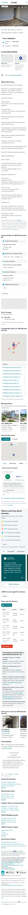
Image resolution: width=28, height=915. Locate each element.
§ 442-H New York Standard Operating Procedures (11, 862)
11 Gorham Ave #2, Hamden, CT (11, 377)
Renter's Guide (7, 748)
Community (10, 551)
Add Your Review (14, 584)
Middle (21, 463)
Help (11, 882)
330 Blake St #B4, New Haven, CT (12, 389)
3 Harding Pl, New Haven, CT (11, 380)
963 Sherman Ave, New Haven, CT (12, 373)
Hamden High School (8, 696)
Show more (6, 646)
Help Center (6, 904)
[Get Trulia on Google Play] (21, 872)
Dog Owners (21, 551)
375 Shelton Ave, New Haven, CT (12, 370)
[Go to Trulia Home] (14, 2)
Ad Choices (21, 882)
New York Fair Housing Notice (7, 863)
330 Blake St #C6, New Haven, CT (12, 393)
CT (6, 774)
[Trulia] (2, 872)
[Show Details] (24, 367)
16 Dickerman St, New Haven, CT (12, 386)
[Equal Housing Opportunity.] (19, 902)
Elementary (12, 463)
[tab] (5, 439)
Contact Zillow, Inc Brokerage (8, 868)
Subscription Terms (5, 882)
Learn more (10, 505)
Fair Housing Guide (21, 878)
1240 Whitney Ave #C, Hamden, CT (12, 396)
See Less (6, 293)
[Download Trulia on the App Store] (10, 872)
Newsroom (7, 880)
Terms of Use (21, 880)
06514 (18, 220)
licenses (18, 858)
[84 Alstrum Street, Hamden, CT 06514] (10, 415)
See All (5, 544)
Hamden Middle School (8, 698)
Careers (2, 880)
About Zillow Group (12, 878)
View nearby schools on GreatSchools (14, 498)
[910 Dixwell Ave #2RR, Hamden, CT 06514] (10, 722)
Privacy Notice (16, 882)
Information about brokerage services (11, 865)
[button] (26, 2)
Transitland (20, 851)
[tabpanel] (14, 628)
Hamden (4, 661)
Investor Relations (14, 880)
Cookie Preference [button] (4, 884)
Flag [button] (22, 577)
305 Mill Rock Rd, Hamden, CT (11, 383)
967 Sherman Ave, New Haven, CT (12, 367)
